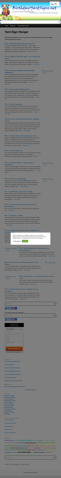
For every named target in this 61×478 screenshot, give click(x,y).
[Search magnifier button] (59, 22)
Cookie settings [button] (17, 241)
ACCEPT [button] (25, 241)
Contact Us (12, 25)
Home (6, 25)
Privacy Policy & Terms (23, 25)
